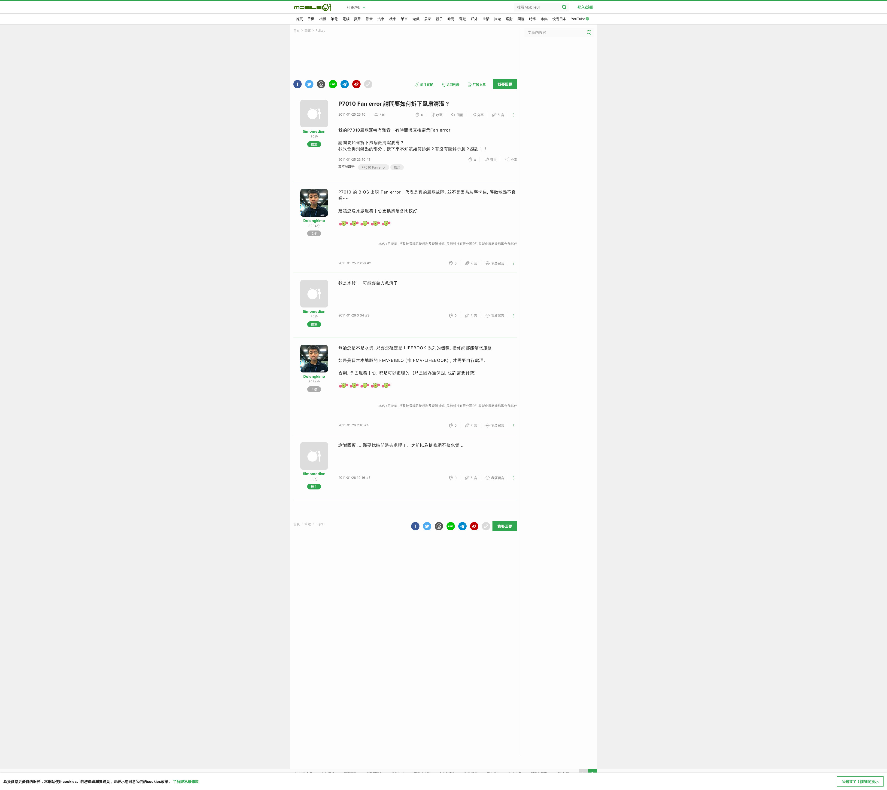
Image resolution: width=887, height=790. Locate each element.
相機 (322, 19)
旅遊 (497, 19)
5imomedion (314, 131)
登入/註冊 (585, 7)
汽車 (380, 19)
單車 (404, 19)
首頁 (299, 19)
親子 (439, 19)
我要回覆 (505, 84)
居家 (427, 19)
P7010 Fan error (373, 167)
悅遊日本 (559, 19)
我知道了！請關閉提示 (860, 781)
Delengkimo (314, 220)
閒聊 (520, 19)
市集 (544, 19)
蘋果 (357, 19)
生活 (486, 19)
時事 (532, 19)
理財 (509, 19)
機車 (392, 19)
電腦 (346, 19)
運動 (462, 19)
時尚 (450, 19)
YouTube (578, 19)
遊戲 (416, 19)
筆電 (334, 19)
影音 (369, 19)
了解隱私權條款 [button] (186, 781)
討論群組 (354, 7)
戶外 (474, 19)
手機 (310, 19)
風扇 (397, 167)
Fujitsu (320, 30)
